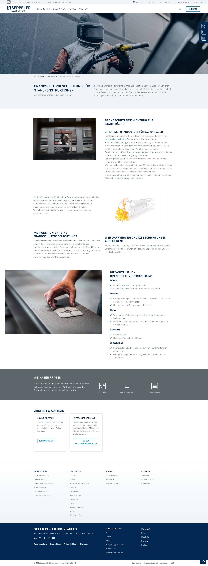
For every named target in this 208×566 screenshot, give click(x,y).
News (195, 2)
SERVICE (72, 9)
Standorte (139, 2)
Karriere (152, 2)
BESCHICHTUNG (40, 471)
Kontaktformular (155, 392)
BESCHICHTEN (43, 9)
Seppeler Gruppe (167, 2)
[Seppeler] (9, 2)
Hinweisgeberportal (150, 563)
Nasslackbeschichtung (115, 139)
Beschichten (52, 76)
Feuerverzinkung (22, 2)
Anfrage (193, 9)
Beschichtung (37, 2)
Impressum (164, 563)
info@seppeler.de (126, 392)
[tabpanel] (104, 43)
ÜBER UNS (84, 9)
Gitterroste (67, 2)
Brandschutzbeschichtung (70, 76)
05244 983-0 (102, 392)
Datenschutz (136, 563)
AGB (172, 563)
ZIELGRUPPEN (59, 9)
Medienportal (184, 2)
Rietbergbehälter (52, 2)
